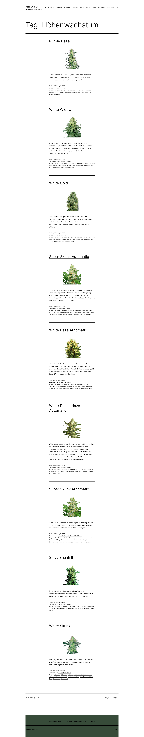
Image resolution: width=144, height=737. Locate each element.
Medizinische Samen (68, 536)
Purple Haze (59, 41)
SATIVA (75, 7)
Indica (60, 308)
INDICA (59, 7)
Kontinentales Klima (79, 312)
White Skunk (59, 626)
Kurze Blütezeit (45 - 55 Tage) (74, 608)
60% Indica (64, 237)
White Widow (60, 109)
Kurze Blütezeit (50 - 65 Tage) (66, 165)
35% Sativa (57, 163)
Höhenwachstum (83, 90)
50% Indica (57, 384)
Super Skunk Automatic (69, 256)
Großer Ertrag (76, 606)
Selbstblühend (72, 314)
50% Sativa (64, 384)
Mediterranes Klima (68, 92)
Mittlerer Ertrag (62, 314)
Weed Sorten (32, 7)
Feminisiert (74, 90)
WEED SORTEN (49, 7)
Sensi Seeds (79, 314)
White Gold (58, 183)
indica (71, 312)
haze (86, 384)
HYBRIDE (67, 7)
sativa (76, 92)
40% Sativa (57, 237)
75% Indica (57, 606)
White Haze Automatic (68, 330)
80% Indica (57, 310)
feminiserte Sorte (66, 90)
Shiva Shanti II (61, 557)
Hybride (60, 161)
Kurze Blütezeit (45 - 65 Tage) (71, 386)
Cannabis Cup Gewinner (67, 310)
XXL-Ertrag (71, 167)
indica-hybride (53, 165)
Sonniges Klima (83, 92)
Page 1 (108, 697)
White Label (57, 94)
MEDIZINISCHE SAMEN (88, 7)
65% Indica (64, 163)
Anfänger (70, 675)
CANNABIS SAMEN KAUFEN (108, 7)
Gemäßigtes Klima (54, 540)
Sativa (60, 88)
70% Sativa (57, 90)
